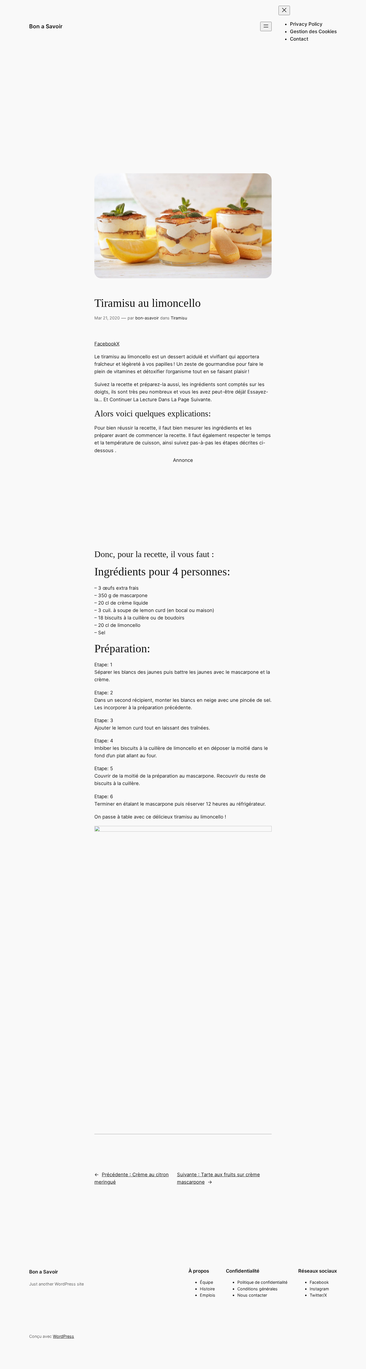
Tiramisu (179, 317)
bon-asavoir (147, 317)
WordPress (63, 1336)
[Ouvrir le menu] (266, 26)
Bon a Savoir (46, 26)
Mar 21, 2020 (107, 317)
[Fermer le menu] (284, 10)
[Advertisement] (183, 99)
